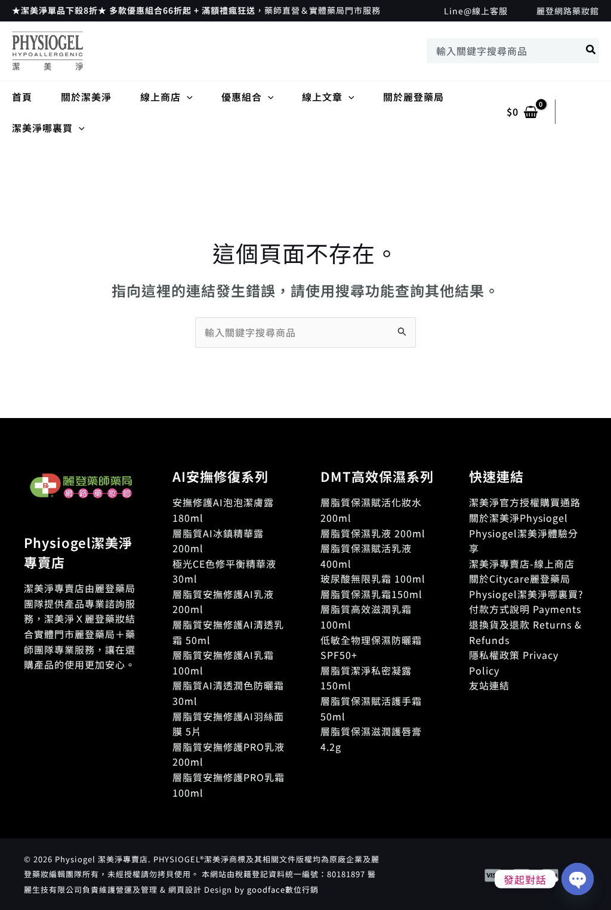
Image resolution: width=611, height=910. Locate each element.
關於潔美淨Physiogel (518, 517)
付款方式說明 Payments (525, 609)
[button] (187, 96)
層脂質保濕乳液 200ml (372, 533)
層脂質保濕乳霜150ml (371, 594)
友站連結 (489, 685)
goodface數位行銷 (283, 889)
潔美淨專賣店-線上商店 (522, 563)
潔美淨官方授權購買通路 (525, 502)
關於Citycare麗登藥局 (519, 578)
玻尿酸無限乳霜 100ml (372, 578)
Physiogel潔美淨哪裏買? (526, 594)
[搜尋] (591, 50)
